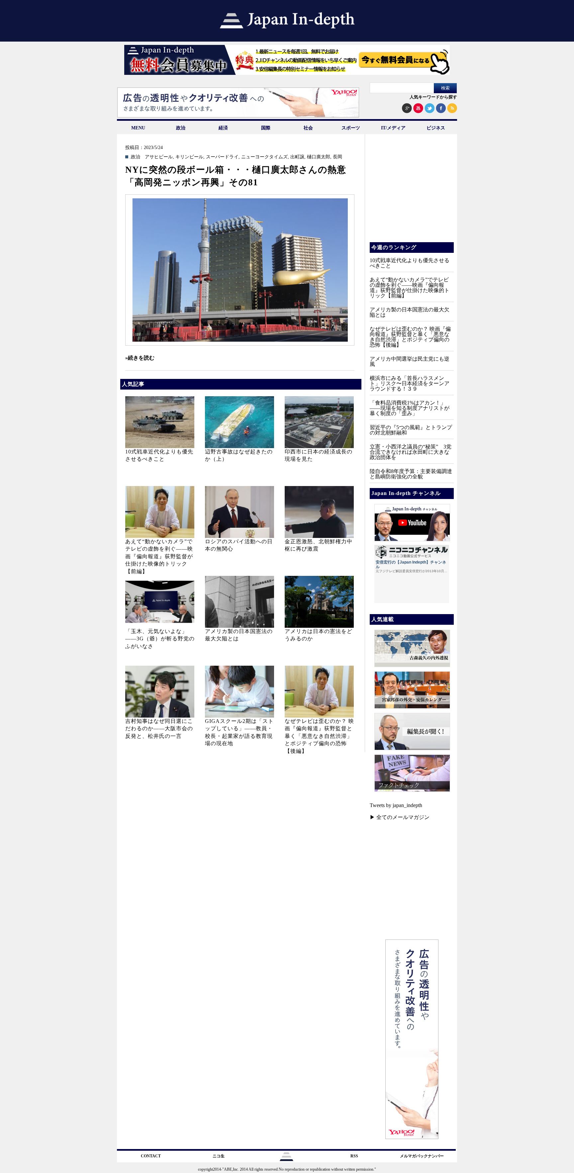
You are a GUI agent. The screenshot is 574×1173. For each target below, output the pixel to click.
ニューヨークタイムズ (264, 157)
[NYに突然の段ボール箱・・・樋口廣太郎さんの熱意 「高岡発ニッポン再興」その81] (239, 270)
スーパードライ (222, 157)
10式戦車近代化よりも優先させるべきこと (409, 262)
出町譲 (297, 157)
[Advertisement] (411, 193)
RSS (354, 1156)
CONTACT (151, 1156)
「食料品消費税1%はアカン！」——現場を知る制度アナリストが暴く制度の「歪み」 (409, 408)
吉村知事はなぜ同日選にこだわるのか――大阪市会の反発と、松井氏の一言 (159, 728)
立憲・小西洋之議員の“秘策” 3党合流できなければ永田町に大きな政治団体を (410, 452)
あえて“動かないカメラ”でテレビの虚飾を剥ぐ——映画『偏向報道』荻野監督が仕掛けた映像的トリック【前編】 (159, 556)
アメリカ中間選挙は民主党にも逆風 (409, 361)
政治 (180, 127)
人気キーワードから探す (433, 96)
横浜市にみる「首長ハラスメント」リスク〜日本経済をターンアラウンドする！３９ (409, 383)
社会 (308, 127)
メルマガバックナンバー (422, 1156)
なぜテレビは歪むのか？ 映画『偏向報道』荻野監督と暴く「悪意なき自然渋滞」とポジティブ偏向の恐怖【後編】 (319, 736)
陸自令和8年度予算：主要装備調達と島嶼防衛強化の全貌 (411, 473)
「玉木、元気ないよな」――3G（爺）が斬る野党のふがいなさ (160, 638)
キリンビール (189, 157)
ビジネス (436, 127)
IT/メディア (393, 127)
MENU (138, 127)
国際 (265, 127)
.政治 (135, 157)
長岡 (337, 157)
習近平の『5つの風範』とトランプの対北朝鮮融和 (411, 429)
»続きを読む (139, 358)
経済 (223, 127)
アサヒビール (159, 157)
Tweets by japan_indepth (396, 805)
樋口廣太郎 (318, 157)
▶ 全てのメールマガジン (400, 817)
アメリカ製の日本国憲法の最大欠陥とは (409, 312)
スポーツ (350, 127)
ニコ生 (219, 1156)
